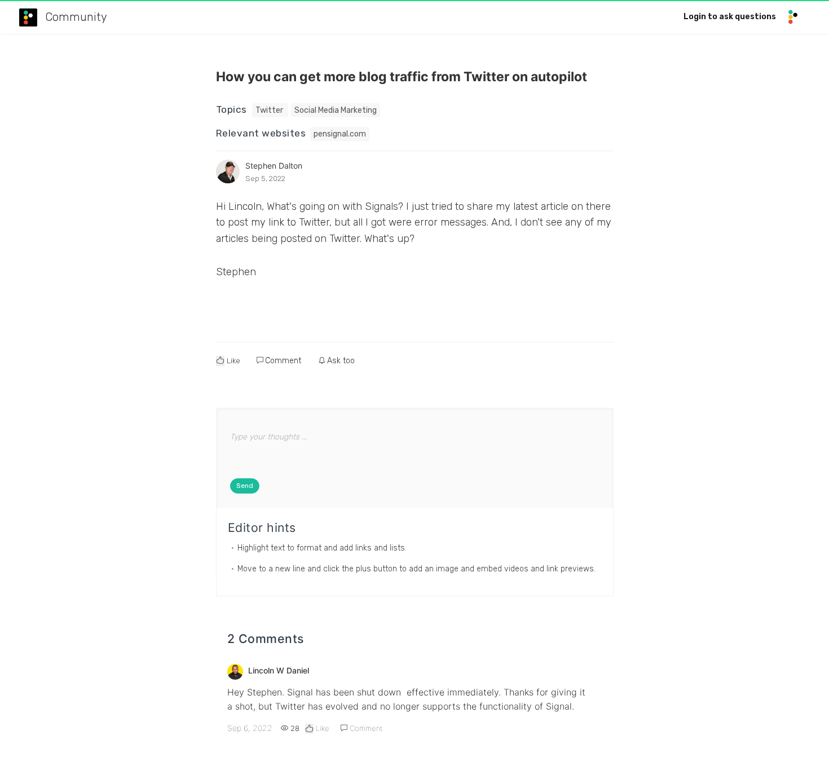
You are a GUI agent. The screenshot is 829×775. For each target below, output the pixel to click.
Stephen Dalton (273, 165)
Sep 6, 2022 (249, 728)
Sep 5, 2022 (265, 178)
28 (293, 728)
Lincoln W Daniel (278, 670)
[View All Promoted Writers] (228, 171)
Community (76, 17)
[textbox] (414, 450)
